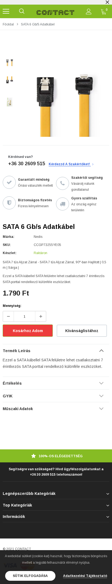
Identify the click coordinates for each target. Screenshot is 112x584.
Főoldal (8, 24)
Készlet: (10, 253)
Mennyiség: (12, 306)
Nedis (38, 237)
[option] (64, 92)
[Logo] (55, 11)
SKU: (7, 245)
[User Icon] (89, 11)
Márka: (8, 237)
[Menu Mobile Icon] (6, 11)
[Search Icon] (21, 11)
